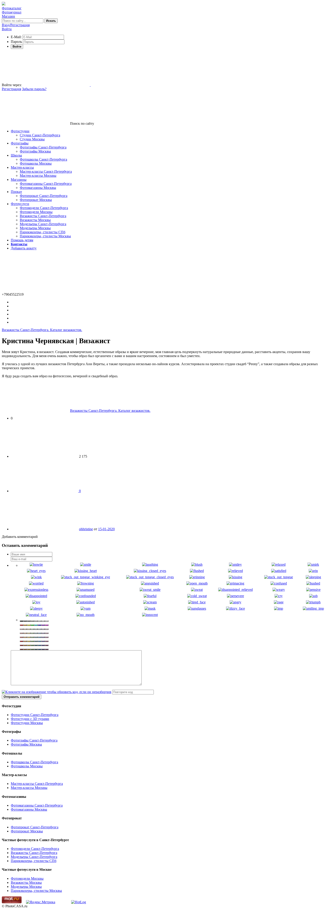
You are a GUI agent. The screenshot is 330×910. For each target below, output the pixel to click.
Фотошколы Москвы (36, 163)
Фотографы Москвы (35, 151)
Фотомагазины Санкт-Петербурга (46, 183)
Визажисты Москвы (35, 220)
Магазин (8, 16)
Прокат (16, 192)
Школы (16, 155)
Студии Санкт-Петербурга (40, 135)
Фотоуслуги (20, 204)
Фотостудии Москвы (27, 723)
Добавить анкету (24, 248)
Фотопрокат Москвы (36, 200)
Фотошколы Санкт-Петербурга (43, 159)
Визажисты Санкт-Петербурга (43, 216)
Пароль (16, 42)
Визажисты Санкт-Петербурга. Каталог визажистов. (42, 330)
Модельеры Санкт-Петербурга (43, 224)
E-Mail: (16, 37)
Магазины (18, 179)
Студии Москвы (32, 139)
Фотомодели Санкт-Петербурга (44, 208)
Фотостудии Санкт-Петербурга (34, 715)
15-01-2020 (106, 529)
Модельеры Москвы (35, 228)
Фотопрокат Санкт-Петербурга (43, 196)
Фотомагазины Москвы (38, 188)
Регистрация (11, 89)
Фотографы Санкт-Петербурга (43, 147)
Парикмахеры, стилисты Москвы (45, 236)
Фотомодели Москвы (36, 212)
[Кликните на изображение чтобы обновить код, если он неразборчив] (56, 692)
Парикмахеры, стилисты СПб (42, 232)
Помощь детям (22, 240)
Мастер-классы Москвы (38, 175)
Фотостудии (20, 131)
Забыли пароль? (34, 89)
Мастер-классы (22, 167)
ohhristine (86, 529)
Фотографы (20, 143)
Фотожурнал (11, 12)
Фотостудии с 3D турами (30, 719)
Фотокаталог (12, 8)
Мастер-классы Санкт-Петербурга (46, 171)
